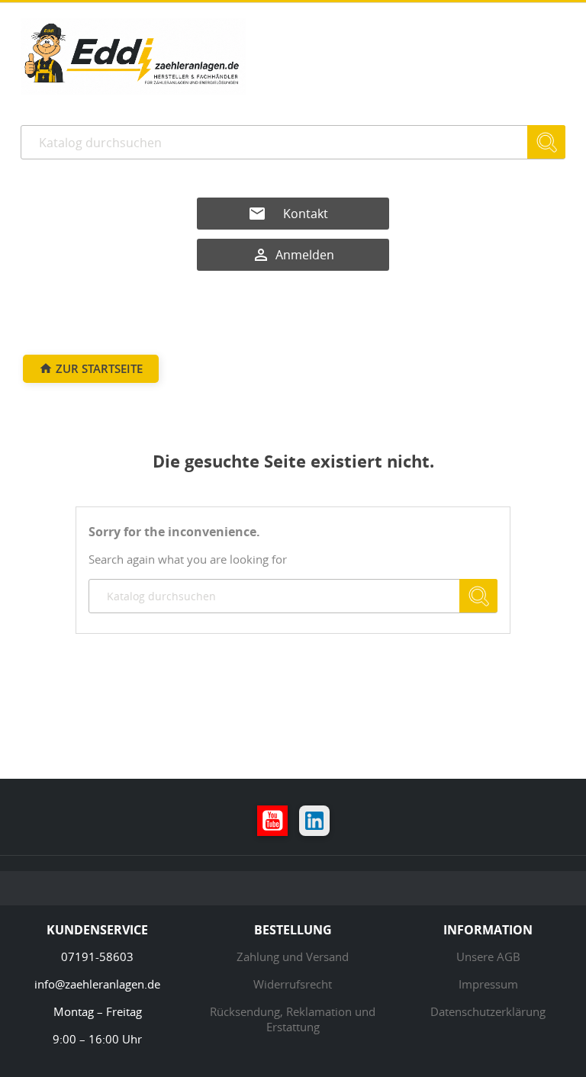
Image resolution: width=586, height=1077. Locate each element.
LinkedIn (314, 820)
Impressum (488, 984)
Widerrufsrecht (292, 984)
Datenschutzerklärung (488, 1011)
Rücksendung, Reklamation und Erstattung (292, 1019)
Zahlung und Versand (293, 956)
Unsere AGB (488, 956)
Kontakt (305, 213)
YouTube (272, 820)
